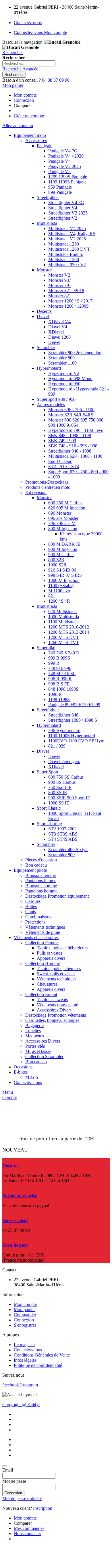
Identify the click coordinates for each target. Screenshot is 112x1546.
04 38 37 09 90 (55, 80)
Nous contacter (27, 1533)
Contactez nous (28, 22)
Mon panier (24, 1309)
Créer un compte (29, 115)
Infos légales (25, 1360)
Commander (25, 1314)
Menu (7, 1092)
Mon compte (25, 95)
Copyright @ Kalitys (21, 1404)
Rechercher (12, 52)
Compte (9, 1097)
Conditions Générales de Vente (42, 1354)
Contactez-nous (28, 1349)
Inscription (42, 1508)
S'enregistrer (25, 1325)
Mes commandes (29, 1528)
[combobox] (28, 63)
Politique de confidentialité (38, 1365)
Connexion (24, 100)
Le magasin (24, 1344)
